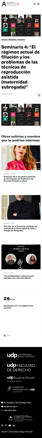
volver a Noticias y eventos (13, 39)
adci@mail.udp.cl (10, 406)
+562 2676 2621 (10, 410)
